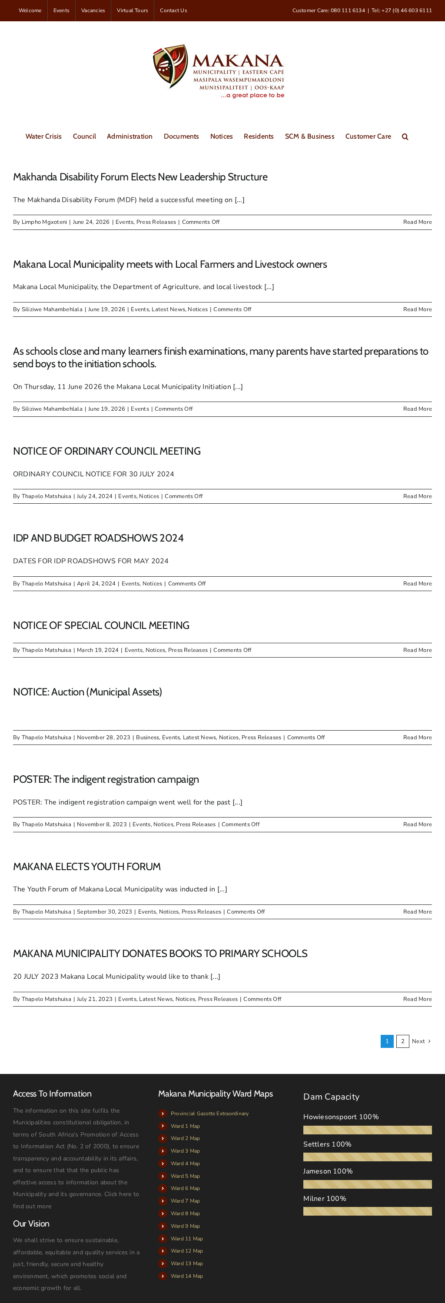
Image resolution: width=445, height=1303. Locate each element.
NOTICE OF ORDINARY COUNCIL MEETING (107, 451)
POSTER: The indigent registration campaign (106, 779)
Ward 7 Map (185, 1200)
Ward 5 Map (185, 1176)
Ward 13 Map (187, 1263)
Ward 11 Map (187, 1238)
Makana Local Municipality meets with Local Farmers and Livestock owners (170, 264)
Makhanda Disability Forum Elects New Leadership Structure (140, 176)
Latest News (168, 309)
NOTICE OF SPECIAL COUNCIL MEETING (101, 625)
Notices (198, 309)
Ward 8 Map (185, 1213)
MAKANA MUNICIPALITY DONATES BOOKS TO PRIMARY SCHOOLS (160, 953)
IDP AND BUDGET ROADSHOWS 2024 (98, 538)
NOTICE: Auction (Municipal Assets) (88, 691)
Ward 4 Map (185, 1163)
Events (124, 222)
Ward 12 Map (187, 1250)
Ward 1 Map (185, 1126)
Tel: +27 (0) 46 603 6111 (402, 10)
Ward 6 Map (185, 1188)
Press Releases (156, 222)
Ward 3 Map (185, 1150)
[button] (405, 135)
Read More (417, 222)
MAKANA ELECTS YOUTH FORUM (87, 866)
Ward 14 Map (187, 1276)
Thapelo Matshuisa (46, 496)
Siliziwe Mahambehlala (52, 309)
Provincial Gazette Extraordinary (210, 1113)
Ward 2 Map (185, 1138)
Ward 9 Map (185, 1226)
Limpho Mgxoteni (44, 222)
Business (147, 737)
